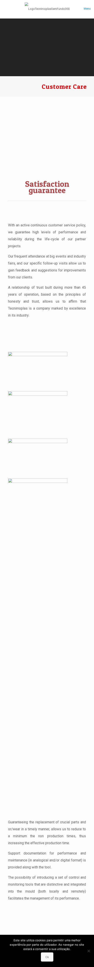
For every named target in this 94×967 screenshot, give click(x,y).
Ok (47, 957)
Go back (47, 921)
